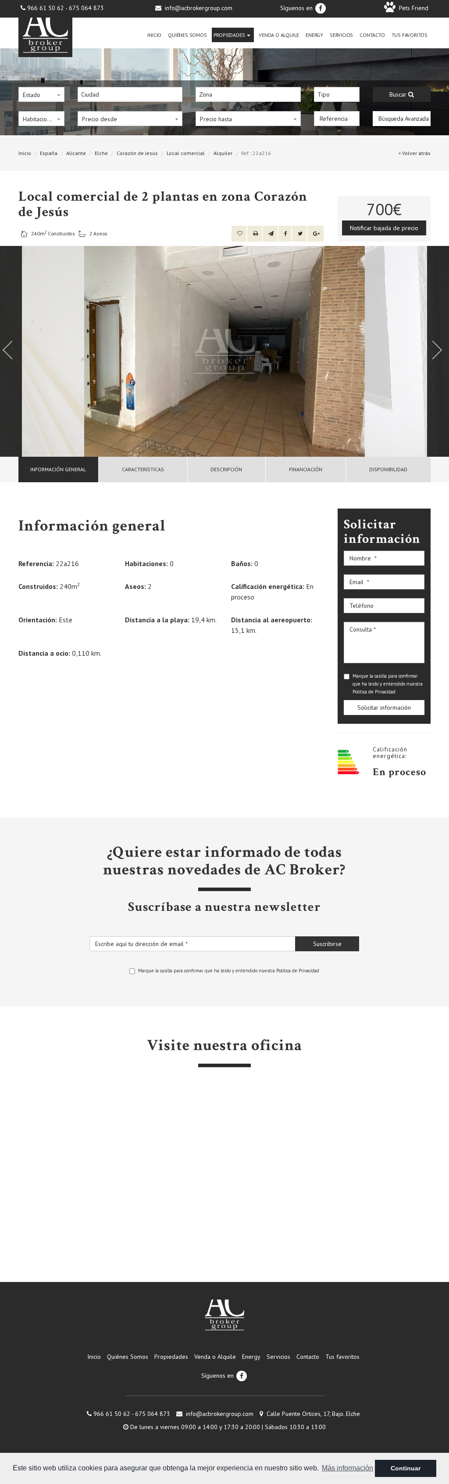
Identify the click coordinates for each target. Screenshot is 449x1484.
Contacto (372, 35)
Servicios (341, 35)
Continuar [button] (405, 1468)
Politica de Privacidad (374, 692)
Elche (101, 153)
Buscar (398, 94)
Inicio (154, 35)
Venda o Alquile (279, 35)
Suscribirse (327, 944)
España (48, 153)
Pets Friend (412, 8)
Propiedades (230, 35)
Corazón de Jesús (137, 153)
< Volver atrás (414, 153)
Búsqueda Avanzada (403, 119)
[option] (224, 351)
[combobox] (130, 94)
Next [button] (438, 351)
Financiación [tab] (305, 469)
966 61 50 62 (45, 8)
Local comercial (186, 153)
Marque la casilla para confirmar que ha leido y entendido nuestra (388, 684)
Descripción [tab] (226, 469)
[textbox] (132, 94)
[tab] (58, 469)
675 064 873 (86, 8)
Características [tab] (143, 469)
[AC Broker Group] (224, 1315)
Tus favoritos (410, 35)
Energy (314, 35)
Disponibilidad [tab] (388, 469)
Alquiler (223, 153)
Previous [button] (11, 351)
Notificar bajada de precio (384, 228)
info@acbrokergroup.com (198, 8)
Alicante (76, 153)
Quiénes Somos (187, 35)
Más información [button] (347, 1468)
